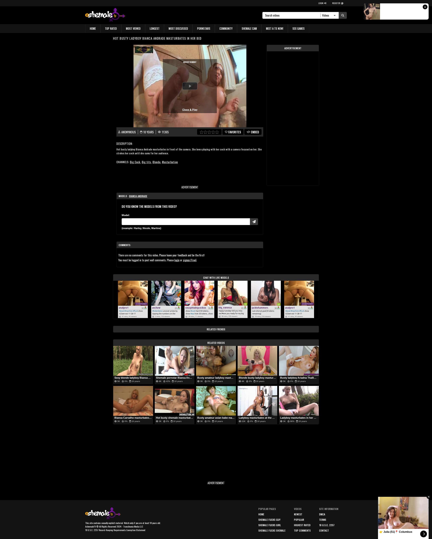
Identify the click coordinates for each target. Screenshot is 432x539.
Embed (255, 132)
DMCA (322, 514)
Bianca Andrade (138, 196)
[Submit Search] (343, 15)
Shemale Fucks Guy (269, 519)
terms (322, 519)
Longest (154, 29)
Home (93, 29)
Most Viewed (133, 29)
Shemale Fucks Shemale (272, 530)
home (261, 514)
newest (298, 514)
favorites (234, 132)
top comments (302, 530)
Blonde (156, 162)
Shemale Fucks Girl (269, 525)
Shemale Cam (249, 29)
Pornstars (203, 29)
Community (226, 29)
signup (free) (189, 260)
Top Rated (111, 29)
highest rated (302, 525)
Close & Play (189, 109)
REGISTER (336, 3)
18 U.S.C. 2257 (326, 525)
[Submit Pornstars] (254, 221)
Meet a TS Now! (274, 29)
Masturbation (170, 162)
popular (299, 519)
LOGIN (320, 3)
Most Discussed (178, 29)
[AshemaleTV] (105, 15)
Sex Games (298, 29)
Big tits (146, 162)
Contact (324, 530)
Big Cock (135, 162)
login (176, 260)
